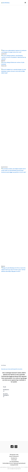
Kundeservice (14, 458)
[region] (14, 26)
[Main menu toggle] (25, 2)
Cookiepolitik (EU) (14, 465)
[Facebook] (12, 446)
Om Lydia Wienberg (14, 461)
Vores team (14, 459)
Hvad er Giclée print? (14, 456)
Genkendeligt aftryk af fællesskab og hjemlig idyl (14, 463)
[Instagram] (16, 446)
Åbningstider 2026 (14, 454)
